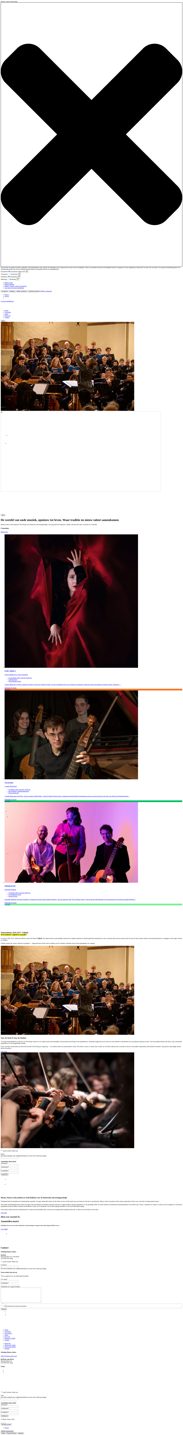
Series (6, 314)
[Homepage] (7, 307)
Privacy (7, 294)
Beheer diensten (9, 284)
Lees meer (4, 1051)
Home (6, 310)
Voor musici (8, 1333)
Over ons (7, 1337)
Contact (7, 317)
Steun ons (7, 315)
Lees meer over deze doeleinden (14, 288)
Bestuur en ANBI (10, 1338)
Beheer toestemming (7, 1431)
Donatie (7, 1348)
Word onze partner (10, 1347)
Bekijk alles (4, 532)
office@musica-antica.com (9, 1356)
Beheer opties (9, 283)
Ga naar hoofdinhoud (7, 301)
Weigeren (12, 291)
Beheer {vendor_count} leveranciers (16, 286)
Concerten (8, 312)
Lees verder (4, 1229)
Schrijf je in (5, 1174)
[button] (91, 134)
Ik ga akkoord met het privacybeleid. (16, 1306)
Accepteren (5, 291)
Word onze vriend (10, 1345)
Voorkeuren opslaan (34, 291)
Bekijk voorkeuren (22, 291)
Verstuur (4, 1309)
